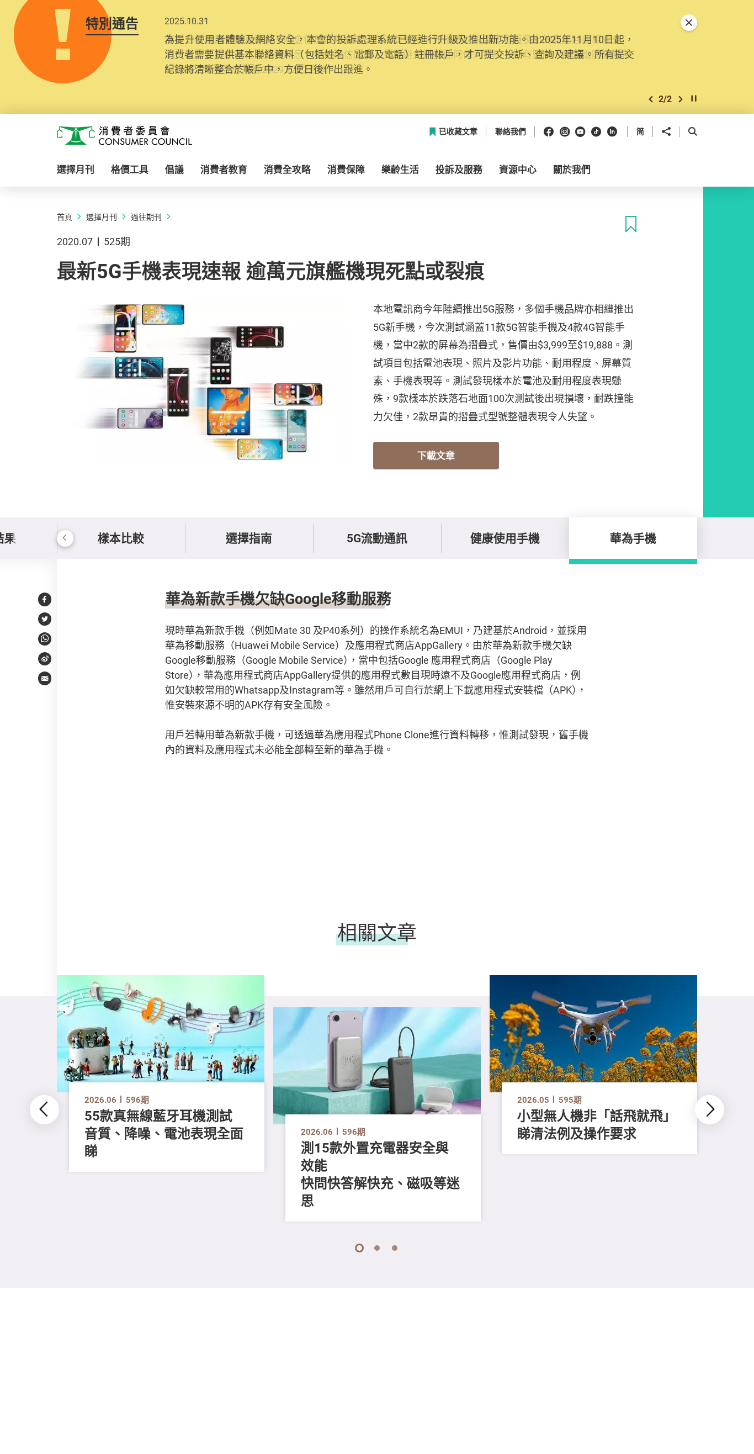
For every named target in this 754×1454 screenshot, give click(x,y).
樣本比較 (121, 538)
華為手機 (633, 538)
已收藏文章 (458, 131)
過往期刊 (146, 217)
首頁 (64, 217)
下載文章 (436, 455)
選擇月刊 (101, 217)
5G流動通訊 (377, 538)
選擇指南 (249, 538)
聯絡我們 (510, 131)
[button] (650, 99)
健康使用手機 (505, 538)
